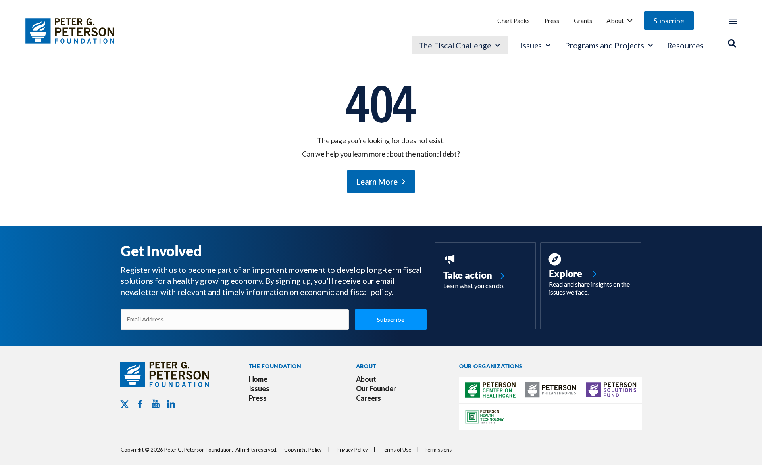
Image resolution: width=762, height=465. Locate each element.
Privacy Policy (352, 449)
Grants (583, 20)
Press (552, 20)
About (614, 20)
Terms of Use (396, 449)
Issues (531, 45)
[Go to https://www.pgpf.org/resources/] (591, 275)
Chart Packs (513, 20)
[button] (669, 20)
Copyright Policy (303, 449)
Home (258, 379)
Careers (368, 398)
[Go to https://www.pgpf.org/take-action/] (485, 272)
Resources (685, 45)
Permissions (438, 449)
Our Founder (376, 388)
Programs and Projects (604, 45)
